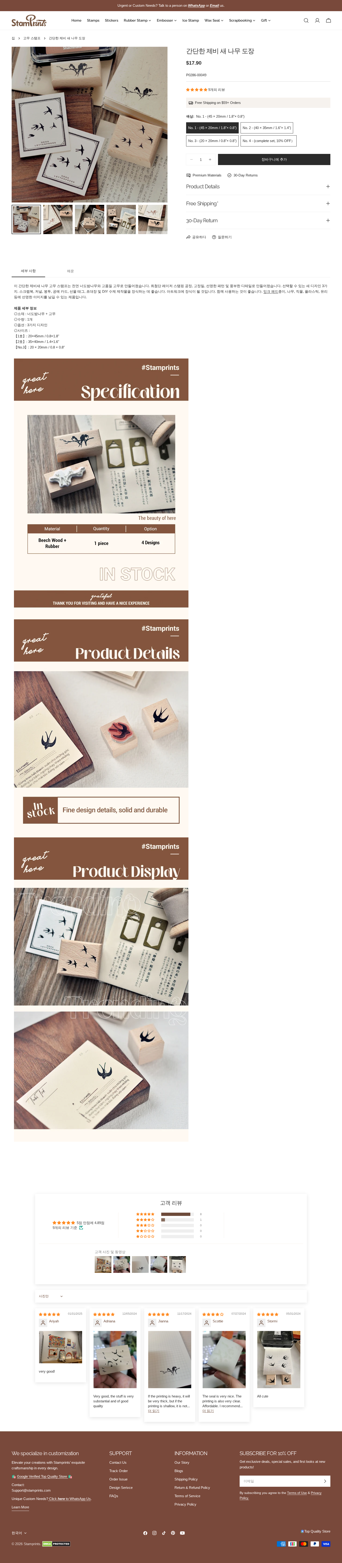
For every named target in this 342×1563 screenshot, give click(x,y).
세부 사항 (28, 271)
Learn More (20, 1507)
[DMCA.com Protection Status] (56, 1544)
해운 (70, 271)
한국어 (17, 1533)
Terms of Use (297, 1493)
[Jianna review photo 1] (169, 1359)
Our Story (181, 1462)
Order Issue (118, 1479)
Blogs (178, 1471)
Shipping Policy (186, 1479)
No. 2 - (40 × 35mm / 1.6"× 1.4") (267, 128)
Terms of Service (187, 1496)
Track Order (118, 1471)
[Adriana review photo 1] (115, 1359)
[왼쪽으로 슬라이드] (22, 124)
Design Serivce (121, 1488)
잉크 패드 (270, 291)
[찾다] (306, 20)
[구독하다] (325, 1481)
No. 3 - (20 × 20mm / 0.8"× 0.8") (212, 141)
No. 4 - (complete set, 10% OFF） (269, 141)
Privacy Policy (185, 1504)
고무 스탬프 (31, 38)
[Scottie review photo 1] (224, 1359)
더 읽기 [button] (153, 1411)
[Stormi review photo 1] (279, 1359)
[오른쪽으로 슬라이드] (156, 124)
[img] (49, 1314)
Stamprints (32, 1544)
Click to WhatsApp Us (69, 1499)
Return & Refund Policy (192, 1488)
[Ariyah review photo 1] (60, 1347)
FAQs (113, 1496)
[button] (197, 90)
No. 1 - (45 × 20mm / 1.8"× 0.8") (212, 128)
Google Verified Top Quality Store (42, 1476)
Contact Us (118, 1462)
